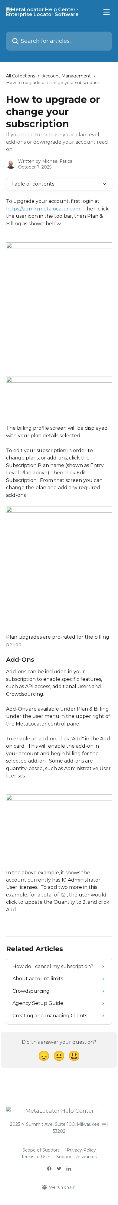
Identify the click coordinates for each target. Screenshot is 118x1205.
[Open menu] (106, 12)
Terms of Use (35, 1156)
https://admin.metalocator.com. (43, 209)
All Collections (20, 76)
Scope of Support (40, 1150)
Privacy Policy (81, 1150)
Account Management (66, 76)
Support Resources (76, 1156)
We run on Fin (62, 1187)
